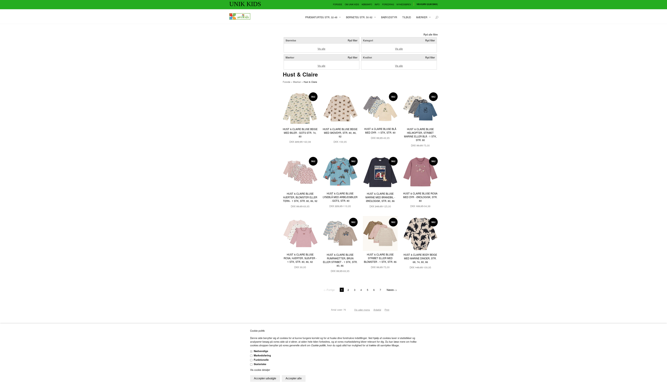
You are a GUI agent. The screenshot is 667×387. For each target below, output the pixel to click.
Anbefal (377, 309)
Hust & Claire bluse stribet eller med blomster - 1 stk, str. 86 (380, 258)
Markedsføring (262, 355)
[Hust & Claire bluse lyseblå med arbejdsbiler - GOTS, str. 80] (340, 172)
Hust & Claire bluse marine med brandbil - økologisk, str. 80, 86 (380, 197)
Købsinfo (367, 4)
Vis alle (321, 48)
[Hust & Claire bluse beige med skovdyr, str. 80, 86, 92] (340, 107)
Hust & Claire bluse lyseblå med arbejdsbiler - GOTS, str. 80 (340, 197)
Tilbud (406, 17)
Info (377, 4)
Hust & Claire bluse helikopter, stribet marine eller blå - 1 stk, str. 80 (420, 134)
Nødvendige (261, 351)
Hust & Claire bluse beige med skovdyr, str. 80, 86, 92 (340, 132)
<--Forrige (329, 290)
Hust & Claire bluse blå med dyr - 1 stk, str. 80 (380, 130)
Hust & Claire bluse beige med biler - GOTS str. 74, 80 (300, 132)
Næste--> (392, 290)
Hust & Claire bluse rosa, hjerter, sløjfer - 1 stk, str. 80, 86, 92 (300, 258)
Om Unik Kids (352, 4)
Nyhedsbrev (404, 4)
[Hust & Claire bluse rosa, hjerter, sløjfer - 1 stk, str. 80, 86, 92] (300, 233)
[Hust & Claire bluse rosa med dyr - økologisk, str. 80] (420, 172)
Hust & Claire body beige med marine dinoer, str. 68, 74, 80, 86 (420, 258)
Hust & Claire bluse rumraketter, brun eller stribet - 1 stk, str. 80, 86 (340, 260)
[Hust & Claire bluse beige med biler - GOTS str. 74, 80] (300, 107)
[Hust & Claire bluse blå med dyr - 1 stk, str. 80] (380, 107)
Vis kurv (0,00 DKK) (427, 4)
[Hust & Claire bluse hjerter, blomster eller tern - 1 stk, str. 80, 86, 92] (300, 172)
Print (387, 309)
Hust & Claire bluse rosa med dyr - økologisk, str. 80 (420, 197)
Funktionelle (261, 359)
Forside (337, 4)
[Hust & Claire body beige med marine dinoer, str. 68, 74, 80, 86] (420, 233)
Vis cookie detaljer (260, 370)
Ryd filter (352, 40)
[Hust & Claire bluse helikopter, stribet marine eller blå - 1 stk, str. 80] (420, 107)
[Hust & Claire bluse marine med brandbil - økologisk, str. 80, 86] (380, 172)
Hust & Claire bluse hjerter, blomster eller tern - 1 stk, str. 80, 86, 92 (300, 197)
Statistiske (260, 364)
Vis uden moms (362, 309)
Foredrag (388, 4)
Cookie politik (318, 345)
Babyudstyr (389, 17)
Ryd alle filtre (430, 34)
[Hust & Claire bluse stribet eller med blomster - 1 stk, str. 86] (380, 233)
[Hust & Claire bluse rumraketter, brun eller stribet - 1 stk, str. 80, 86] (340, 233)
